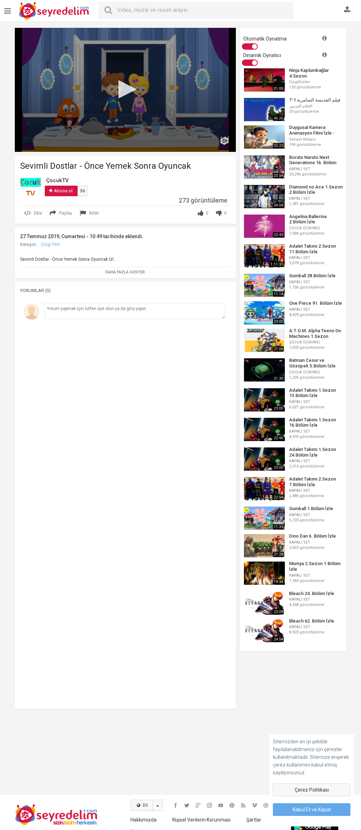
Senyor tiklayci (302, 139)
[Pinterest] (232, 805)
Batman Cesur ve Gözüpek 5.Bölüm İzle (312, 363)
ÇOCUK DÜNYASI (304, 228)
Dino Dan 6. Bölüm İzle (312, 536)
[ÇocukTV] (30, 186)
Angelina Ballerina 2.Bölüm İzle (307, 219)
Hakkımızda (143, 820)
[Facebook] (175, 805)
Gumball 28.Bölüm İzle (312, 275)
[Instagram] (209, 805)
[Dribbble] (265, 805)
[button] (125, 89)
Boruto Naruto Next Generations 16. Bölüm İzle (312, 160)
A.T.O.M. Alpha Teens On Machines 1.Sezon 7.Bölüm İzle (315, 333)
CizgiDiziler (299, 82)
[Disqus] (125, 420)
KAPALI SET (299, 169)
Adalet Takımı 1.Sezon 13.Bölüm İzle (312, 393)
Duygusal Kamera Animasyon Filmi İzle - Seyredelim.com (312, 130)
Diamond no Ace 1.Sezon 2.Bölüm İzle (316, 189)
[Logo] (224, 140)
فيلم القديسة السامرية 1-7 (314, 100)
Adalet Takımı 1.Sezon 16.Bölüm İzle (312, 422)
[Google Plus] (198, 805)
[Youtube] (220, 805)
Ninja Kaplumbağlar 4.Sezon (309, 73)
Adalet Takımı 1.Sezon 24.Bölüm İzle (312, 452)
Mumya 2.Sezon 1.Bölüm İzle (315, 566)
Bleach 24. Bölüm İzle (311, 593)
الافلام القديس (300, 106)
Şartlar (253, 820)
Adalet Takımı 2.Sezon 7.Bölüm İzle (312, 481)
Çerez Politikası (312, 790)
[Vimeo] (254, 805)
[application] (125, 90)
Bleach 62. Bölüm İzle (311, 621)
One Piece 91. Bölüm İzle (315, 303)
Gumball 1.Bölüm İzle (311, 508)
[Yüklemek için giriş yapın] (347, 10)
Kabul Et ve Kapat (312, 809)
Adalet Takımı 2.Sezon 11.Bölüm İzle (312, 248)
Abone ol (63, 190)
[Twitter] (186, 805)
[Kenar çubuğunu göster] (9, 8)
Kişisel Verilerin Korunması (201, 820)
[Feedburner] (243, 805)
